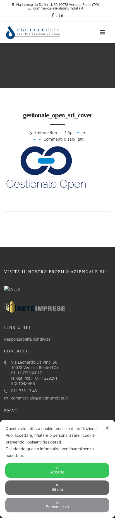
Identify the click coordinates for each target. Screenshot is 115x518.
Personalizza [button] (57, 506)
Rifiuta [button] (57, 489)
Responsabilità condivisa (27, 339)
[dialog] (57, 469)
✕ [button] (107, 428)
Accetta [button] (57, 472)
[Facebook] (53, 15)
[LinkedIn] (61, 15)
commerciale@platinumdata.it (39, 398)
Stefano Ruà (45, 132)
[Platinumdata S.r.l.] (42, 32)
